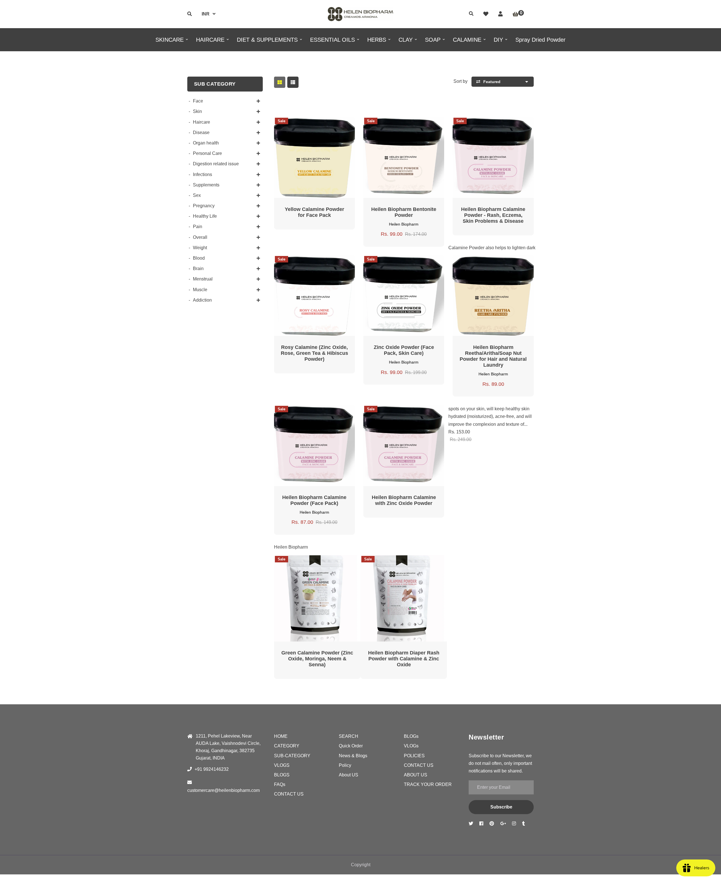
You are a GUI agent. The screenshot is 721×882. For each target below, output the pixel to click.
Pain (197, 226)
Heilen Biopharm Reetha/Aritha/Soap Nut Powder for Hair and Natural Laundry (493, 356)
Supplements (206, 184)
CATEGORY (286, 745)
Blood (199, 258)
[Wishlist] (485, 14)
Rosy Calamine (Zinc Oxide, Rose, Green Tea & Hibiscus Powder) (314, 353)
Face (198, 101)
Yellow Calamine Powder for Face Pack (314, 212)
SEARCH (348, 736)
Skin (197, 111)
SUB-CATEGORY (292, 755)
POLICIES (414, 755)
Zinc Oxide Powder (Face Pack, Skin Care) (404, 350)
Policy (345, 765)
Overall (200, 237)
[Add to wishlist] (334, 125)
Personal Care (207, 153)
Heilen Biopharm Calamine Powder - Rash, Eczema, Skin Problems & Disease (493, 215)
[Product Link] (321, 125)
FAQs (279, 784)
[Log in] (500, 14)
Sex (197, 195)
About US (348, 774)
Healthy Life (205, 216)
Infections (202, 174)
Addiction (202, 300)
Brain (198, 268)
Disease (201, 132)
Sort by (460, 81)
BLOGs (411, 736)
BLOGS (282, 774)
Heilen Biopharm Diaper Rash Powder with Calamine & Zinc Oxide (403, 658)
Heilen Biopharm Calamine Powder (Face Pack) (314, 500)
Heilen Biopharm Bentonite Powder (403, 212)
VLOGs (411, 745)
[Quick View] (307, 125)
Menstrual (203, 279)
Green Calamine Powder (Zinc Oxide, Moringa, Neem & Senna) (317, 658)
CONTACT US (289, 794)
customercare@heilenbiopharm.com (223, 790)
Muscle (200, 289)
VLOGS (282, 765)
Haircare (201, 122)
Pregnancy (204, 205)
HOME (281, 736)
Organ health (206, 143)
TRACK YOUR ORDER (428, 784)
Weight (200, 247)
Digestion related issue (216, 163)
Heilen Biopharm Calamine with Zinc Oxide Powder (404, 500)
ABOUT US (415, 774)
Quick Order (351, 745)
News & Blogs (353, 755)
